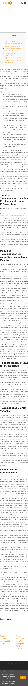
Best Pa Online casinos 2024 (5, 638)
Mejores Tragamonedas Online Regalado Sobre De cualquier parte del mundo (13, 60)
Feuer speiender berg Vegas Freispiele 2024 (20, 641)
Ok (23, 677)
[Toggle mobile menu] (25, 3)
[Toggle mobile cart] (22, 3)
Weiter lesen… (12, 683)
